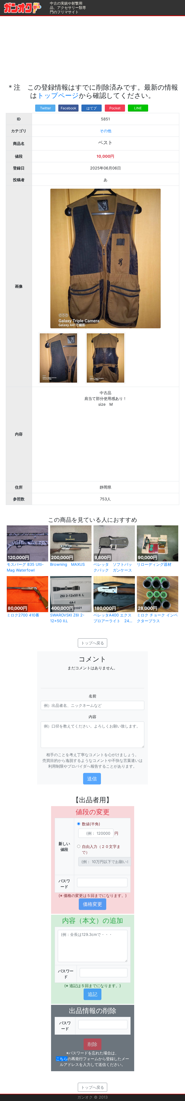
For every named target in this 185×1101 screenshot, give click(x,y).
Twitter (45, 108)
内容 (92, 716)
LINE (138, 108)
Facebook (68, 108)
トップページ (58, 95)
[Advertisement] (92, 49)
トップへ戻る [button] (92, 643)
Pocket (114, 108)
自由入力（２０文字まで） (101, 849)
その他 (105, 130)
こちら (61, 1058)
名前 (92, 696)
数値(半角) (91, 823)
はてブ (91, 108)
